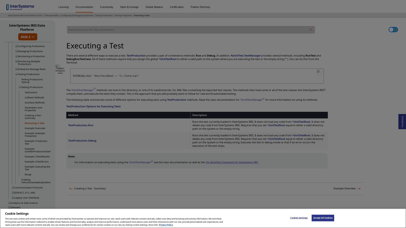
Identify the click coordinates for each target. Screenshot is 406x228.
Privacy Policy (166, 224)
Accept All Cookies (322, 217)
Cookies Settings (299, 217)
